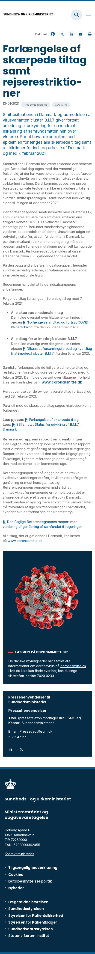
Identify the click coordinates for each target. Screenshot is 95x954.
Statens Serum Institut (28, 935)
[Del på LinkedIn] (71, 34)
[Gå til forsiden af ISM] (26, 15)
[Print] (89, 34)
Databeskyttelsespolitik (30, 881)
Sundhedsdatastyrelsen (30, 929)
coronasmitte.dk (73, 666)
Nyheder (16, 888)
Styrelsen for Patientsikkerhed (35, 915)
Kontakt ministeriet (19, 854)
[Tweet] (62, 34)
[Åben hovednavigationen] (90, 15)
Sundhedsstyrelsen (26, 908)
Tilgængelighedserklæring (32, 867)
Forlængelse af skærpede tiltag (54, 419)
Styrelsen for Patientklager (32, 922)
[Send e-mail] (80, 34)
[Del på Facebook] (52, 34)
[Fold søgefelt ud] (76, 15)
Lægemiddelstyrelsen (28, 902)
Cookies (15, 874)
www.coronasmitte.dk (62, 382)
